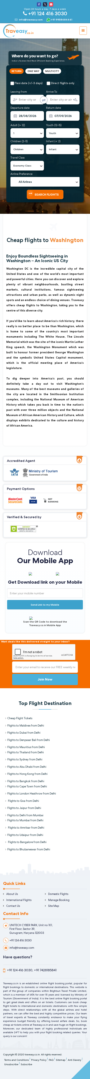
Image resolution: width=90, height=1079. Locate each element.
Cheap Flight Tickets (19, 718)
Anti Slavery (74, 1060)
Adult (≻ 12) (17, 125)
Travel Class (17, 157)
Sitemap (61, 1060)
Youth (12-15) (54, 125)
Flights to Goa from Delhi (23, 801)
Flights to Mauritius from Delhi (26, 747)
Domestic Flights (58, 894)
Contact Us (13, 906)
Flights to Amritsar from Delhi (25, 827)
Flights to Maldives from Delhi (25, 725)
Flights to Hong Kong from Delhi (27, 774)
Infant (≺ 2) (53, 141)
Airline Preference (21, 174)
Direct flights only (62, 83)
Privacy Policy (38, 1060)
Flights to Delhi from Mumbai (25, 815)
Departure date (20, 108)
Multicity (52, 71)
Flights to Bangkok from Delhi (25, 781)
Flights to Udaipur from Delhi (25, 835)
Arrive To (51, 92)
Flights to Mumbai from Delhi (25, 820)
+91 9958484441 (61, 19)
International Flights (18, 900)
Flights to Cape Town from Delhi (27, 786)
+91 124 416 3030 (47, 13)
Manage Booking (58, 900)
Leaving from (18, 92)
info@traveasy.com (30, 19)
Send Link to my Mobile (45, 604)
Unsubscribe (11, 1064)
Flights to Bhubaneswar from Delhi (28, 849)
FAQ (51, 1060)
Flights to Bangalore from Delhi (26, 842)
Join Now (45, 679)
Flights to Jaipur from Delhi (24, 808)
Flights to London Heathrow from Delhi (31, 793)
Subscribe (26, 1064)
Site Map (53, 906)
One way (33, 71)
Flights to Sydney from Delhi (24, 759)
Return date (53, 108)
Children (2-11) (19, 141)
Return (17, 71)
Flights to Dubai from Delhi (23, 732)
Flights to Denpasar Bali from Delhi (28, 740)
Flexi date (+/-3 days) (28, 83)
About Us (12, 894)
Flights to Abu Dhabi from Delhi (26, 767)
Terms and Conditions (16, 1060)
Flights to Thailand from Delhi (25, 752)
